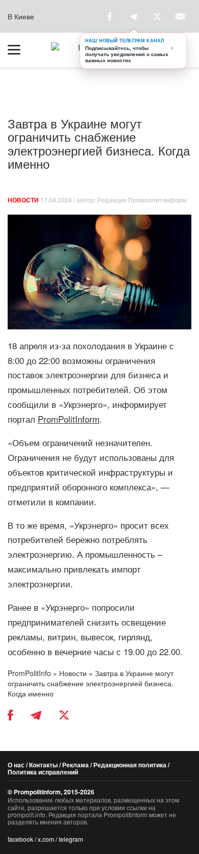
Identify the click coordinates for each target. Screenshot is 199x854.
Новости (23, 199)
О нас (16, 764)
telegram (71, 839)
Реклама (75, 764)
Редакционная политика (129, 764)
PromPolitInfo (29, 673)
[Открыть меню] (19, 50)
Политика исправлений (43, 772)
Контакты (43, 764)
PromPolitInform (69, 418)
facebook (20, 839)
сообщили (28, 404)
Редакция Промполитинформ (142, 199)
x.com (46, 839)
